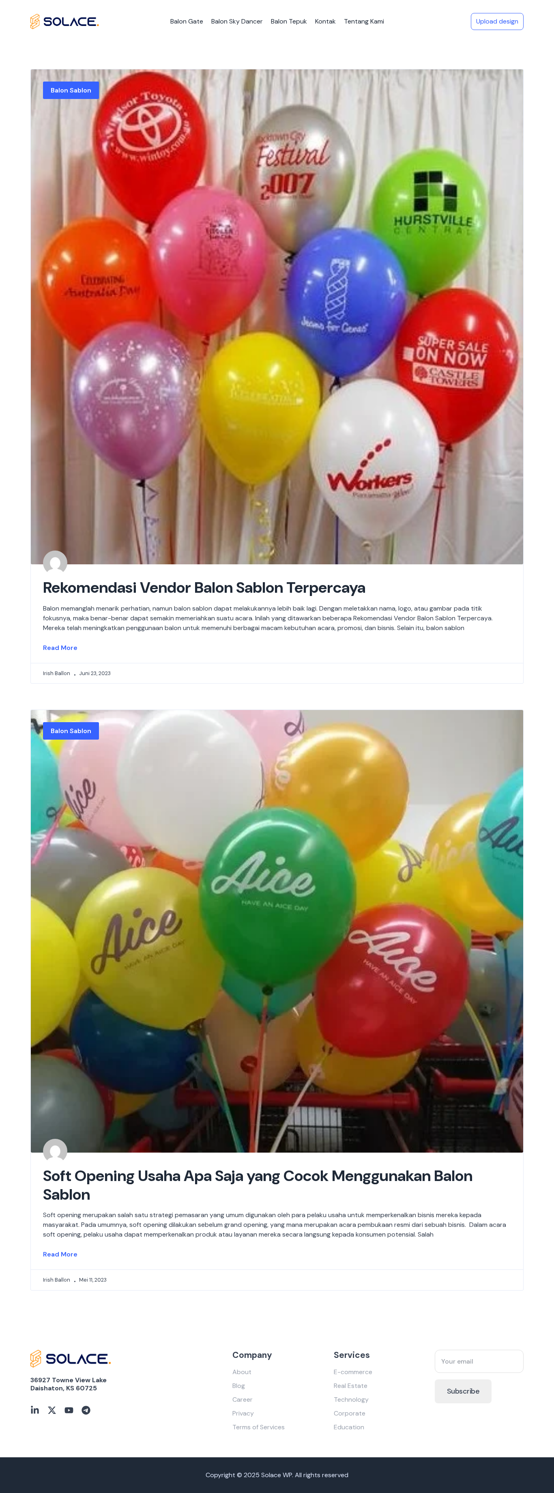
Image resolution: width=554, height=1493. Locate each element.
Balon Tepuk (289, 21)
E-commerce (353, 1372)
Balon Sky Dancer (237, 21)
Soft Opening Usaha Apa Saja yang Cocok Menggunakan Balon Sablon (257, 1185)
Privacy (243, 1413)
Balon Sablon (71, 90)
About (241, 1372)
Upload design (497, 21)
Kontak (325, 21)
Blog (238, 1385)
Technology (351, 1399)
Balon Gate (186, 21)
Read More (60, 647)
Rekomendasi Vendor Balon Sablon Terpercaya (204, 587)
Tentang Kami (364, 21)
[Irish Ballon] (64, 21)
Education (349, 1427)
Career (242, 1399)
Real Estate (350, 1385)
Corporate (349, 1413)
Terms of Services (258, 1427)
